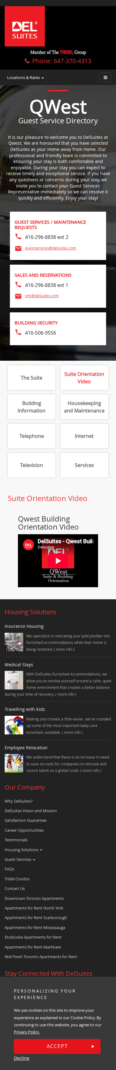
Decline (21, 1058)
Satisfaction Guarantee (25, 820)
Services (84, 465)
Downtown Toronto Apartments (34, 898)
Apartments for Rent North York (34, 908)
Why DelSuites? (19, 801)
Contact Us (15, 888)
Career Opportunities (24, 830)
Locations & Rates (24, 77)
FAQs (9, 869)
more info (64, 649)
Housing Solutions (22, 849)
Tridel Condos (17, 879)
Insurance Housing (24, 626)
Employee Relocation (26, 748)
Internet (84, 436)
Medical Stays (19, 664)
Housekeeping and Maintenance (84, 407)
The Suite (31, 377)
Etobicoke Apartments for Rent (33, 937)
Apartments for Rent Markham (33, 947)
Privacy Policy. (27, 1032)
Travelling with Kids (25, 709)
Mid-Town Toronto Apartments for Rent (41, 956)
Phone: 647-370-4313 (61, 61)
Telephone (31, 436)
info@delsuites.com (42, 295)
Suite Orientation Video (84, 378)
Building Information (31, 407)
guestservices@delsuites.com (50, 247)
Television (31, 465)
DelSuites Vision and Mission (31, 810)
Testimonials (16, 840)
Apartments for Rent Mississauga (35, 927)
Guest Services (18, 859)
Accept (57, 1046)
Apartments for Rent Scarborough (36, 917)
